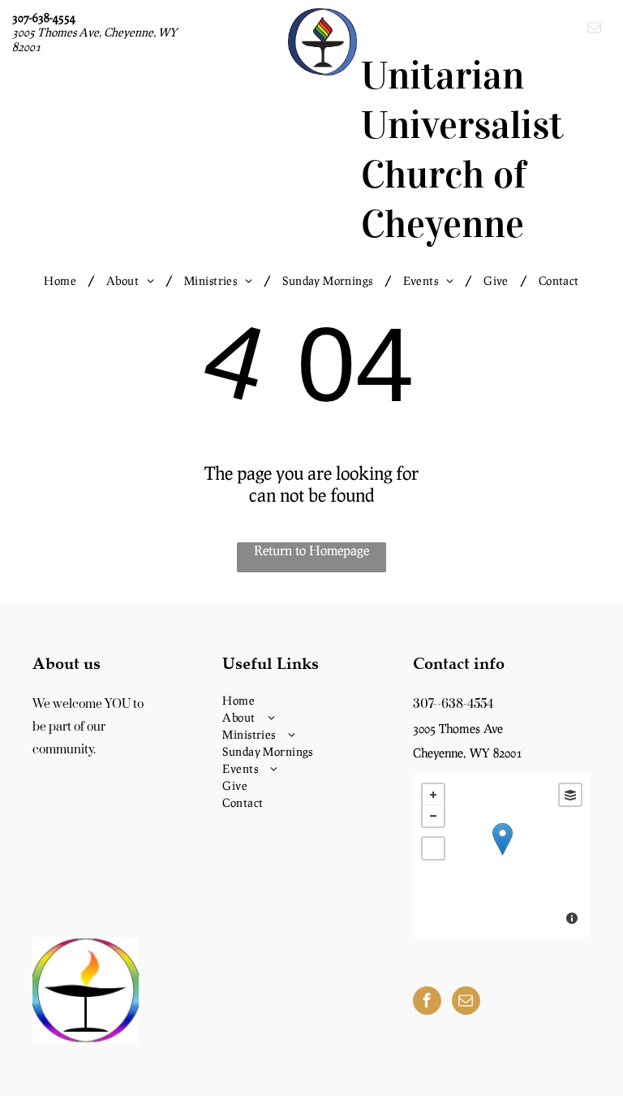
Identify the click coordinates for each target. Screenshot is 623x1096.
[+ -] (502, 856)
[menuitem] (63, 280)
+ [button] (433, 794)
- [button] (433, 815)
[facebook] (427, 1002)
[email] (594, 29)
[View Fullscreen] (433, 848)
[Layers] (570, 794)
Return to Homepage (311, 550)
